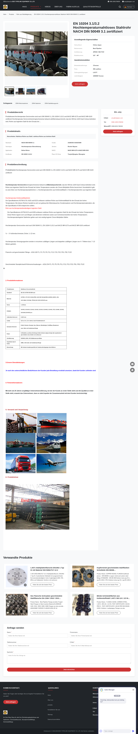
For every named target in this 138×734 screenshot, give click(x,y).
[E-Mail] (132, 364)
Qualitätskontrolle (92, 6)
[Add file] (101, 731)
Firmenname (74, 632)
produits (50, 705)
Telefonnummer (11, 642)
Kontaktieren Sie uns (54, 709)
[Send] (133, 731)
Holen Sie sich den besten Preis (42, 584)
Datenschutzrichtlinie (54, 719)
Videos (48, 6)
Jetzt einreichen (69, 669)
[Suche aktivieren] (119, 7)
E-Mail (72, 642)
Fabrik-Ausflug (72, 6)
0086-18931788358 (117, 122)
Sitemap (50, 714)
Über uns (58, 6)
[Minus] (133, 690)
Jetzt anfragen (118, 131)
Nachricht (10, 652)
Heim (4, 14)
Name (9, 632)
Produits (11, 14)
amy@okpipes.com (129, 1)
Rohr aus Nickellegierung (24, 14)
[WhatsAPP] (132, 370)
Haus (24, 6)
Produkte (35, 6)
